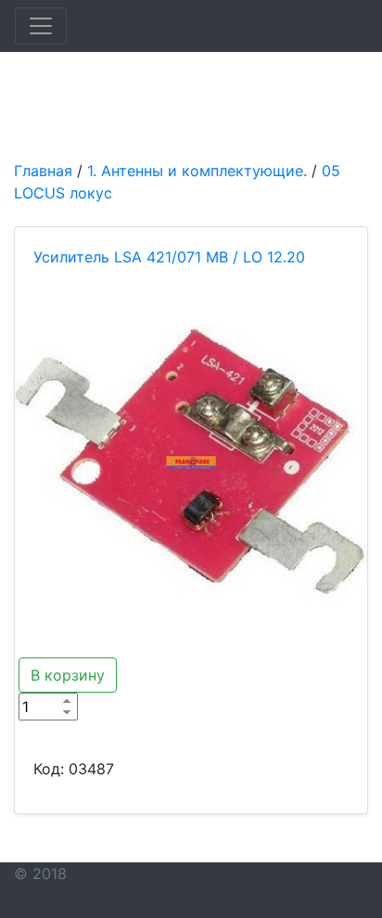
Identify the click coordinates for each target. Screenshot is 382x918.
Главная (43, 170)
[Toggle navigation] (41, 26)
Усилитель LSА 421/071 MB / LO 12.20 (169, 257)
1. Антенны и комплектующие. (197, 170)
